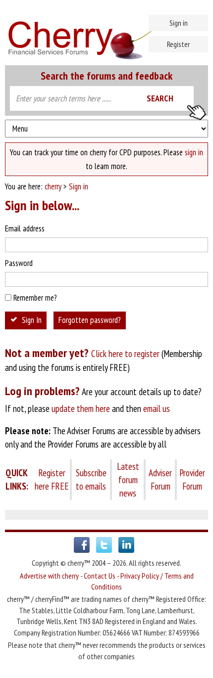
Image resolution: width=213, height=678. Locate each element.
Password (19, 263)
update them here (81, 408)
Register (178, 44)
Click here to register (125, 354)
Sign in (178, 23)
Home (106, 34)
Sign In (32, 320)
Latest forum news (128, 479)
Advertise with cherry (49, 576)
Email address (25, 228)
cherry (53, 186)
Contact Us (99, 576)
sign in (194, 152)
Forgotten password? (89, 320)
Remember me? (35, 297)
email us (156, 408)
